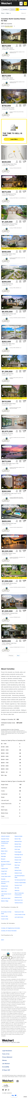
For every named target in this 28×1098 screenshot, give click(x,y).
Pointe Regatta (18, 852)
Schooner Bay (18, 857)
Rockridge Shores (19, 854)
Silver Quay (17, 865)
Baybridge (3, 856)
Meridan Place (18, 844)
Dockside (3, 879)
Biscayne (3, 859)
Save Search (23, 9)
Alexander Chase (5, 838)
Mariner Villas (18, 838)
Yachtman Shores (19, 902)
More (7, 13)
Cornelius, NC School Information (9, 930)
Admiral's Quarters (5, 836)
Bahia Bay (3, 848)
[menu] (25, 3)
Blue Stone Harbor (5, 861)
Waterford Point (18, 897)
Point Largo (17, 849)
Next (18, 655)
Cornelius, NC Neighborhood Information (10, 928)
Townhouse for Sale (19, 912)
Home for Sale (4, 916)
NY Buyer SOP (6, 1070)
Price (2, 13)
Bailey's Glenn (4, 851)
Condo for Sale (4, 919)
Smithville (17, 867)
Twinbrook (17, 890)
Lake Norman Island (5, 898)
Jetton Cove (4, 891)
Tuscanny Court (18, 885)
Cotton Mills (4, 873)
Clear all (23, 13)
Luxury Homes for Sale (20, 914)
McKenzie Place (18, 841)
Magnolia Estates (18, 836)
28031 (2, 939)
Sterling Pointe (18, 870)
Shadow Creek (18, 860)
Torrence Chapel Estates (20, 882)
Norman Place (18, 846)
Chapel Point (4, 871)
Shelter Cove (17, 862)
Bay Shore (3, 853)
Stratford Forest (18, 873)
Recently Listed (9, 26)
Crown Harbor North (6, 876)
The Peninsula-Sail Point (20, 880)
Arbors (2, 845)
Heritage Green (4, 886)
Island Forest (4, 888)
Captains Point (4, 868)
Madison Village (4, 901)
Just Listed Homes (19, 917)
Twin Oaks (17, 888)
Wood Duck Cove (19, 900)
